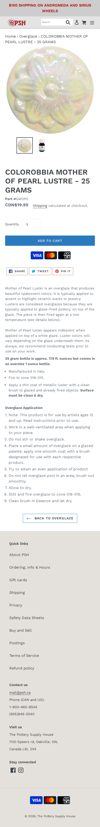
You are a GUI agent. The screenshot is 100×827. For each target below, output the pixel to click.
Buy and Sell (20, 630)
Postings (17, 643)
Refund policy (21, 668)
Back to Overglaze (53, 518)
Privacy (15, 605)
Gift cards (18, 580)
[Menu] (92, 22)
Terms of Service (24, 655)
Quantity (12, 224)
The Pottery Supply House (56, 816)
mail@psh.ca (19, 692)
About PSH (19, 555)
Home (10, 36)
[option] (24, 146)
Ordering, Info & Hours (29, 567)
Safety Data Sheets (26, 618)
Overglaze (28, 36)
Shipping (40, 206)
